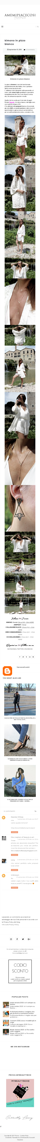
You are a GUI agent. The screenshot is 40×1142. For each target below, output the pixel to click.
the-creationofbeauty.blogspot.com (24, 851)
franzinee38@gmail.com (20, 953)
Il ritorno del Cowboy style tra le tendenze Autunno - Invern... (20, 800)
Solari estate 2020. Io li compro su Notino (23, 1003)
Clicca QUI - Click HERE (26, 622)
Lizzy (13, 860)
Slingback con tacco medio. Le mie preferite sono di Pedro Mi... (20, 759)
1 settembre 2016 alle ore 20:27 (27, 819)
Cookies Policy (24, 1135)
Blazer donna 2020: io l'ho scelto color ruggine (22, 1030)
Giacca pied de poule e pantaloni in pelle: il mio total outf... (20, 718)
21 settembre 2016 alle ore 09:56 (27, 877)
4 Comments (30, 50)
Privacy (17, 1135)
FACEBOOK (29, 649)
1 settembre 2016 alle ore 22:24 (27, 839)
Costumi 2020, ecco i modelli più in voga (23, 1021)
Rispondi (14, 832)
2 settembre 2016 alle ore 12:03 (27, 859)
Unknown (15, 875)
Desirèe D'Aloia (17, 817)
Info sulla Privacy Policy (10, 924)
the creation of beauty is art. (23, 837)
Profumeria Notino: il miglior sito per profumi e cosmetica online (22, 1012)
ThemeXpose (16, 1137)
